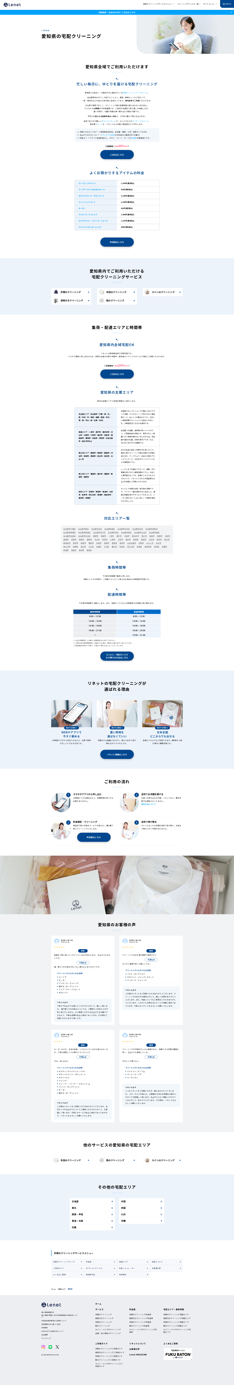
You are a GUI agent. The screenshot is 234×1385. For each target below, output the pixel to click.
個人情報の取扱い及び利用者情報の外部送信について (59, 1316)
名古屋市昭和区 (151, 529)
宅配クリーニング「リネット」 (135, 92)
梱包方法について (148, 804)
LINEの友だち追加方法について (52, 1331)
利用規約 (122, 1274)
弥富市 (141, 543)
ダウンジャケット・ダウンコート (91, 196)
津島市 (152, 536)
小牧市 (120, 539)
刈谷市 (167, 536)
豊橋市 (95, 536)
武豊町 (164, 546)
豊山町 (83, 546)
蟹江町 (114, 546)
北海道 (75, 1201)
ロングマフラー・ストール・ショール (93, 220)
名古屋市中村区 (123, 529)
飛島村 (122, 546)
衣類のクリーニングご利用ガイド (109, 1348)
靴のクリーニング (115, 300)
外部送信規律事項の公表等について (54, 1321)
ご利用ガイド (58, 1268)
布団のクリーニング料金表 (140, 1322)
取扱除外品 (90, 1274)
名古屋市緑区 (154, 532)
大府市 (151, 539)
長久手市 (66, 546)
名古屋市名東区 (69, 536)
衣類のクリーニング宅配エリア (176, 1314)
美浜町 (156, 546)
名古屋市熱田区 (84, 532)
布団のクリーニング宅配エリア (176, 1322)
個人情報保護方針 (47, 1312)
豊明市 (91, 543)
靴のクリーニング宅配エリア (175, 1326)
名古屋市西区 (109, 529)
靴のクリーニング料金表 (139, 1326)
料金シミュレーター (127, 1268)
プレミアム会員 (108, 135)
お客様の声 (156, 1268)
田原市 (106, 543)
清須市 (122, 543)
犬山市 (97, 539)
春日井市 (135, 536)
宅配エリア (123, 1262)
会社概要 (44, 1335)
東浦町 (139, 546)
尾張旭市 (66, 543)
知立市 (167, 539)
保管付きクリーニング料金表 (141, 1318)
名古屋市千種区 (69, 529)
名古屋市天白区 (84, 536)
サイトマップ (46, 1338)
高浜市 (75, 543)
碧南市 (159, 536)
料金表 (134, 138)
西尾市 (81, 539)
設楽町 (74, 550)
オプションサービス (94, 1268)
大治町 (106, 546)
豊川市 (144, 536)
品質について (157, 1262)
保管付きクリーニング (72, 300)
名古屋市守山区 (140, 532)
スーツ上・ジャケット (87, 183)
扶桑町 (99, 546)
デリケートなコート (140, 121)
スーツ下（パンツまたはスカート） (92, 189)
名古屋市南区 (126, 532)
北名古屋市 (131, 543)
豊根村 (89, 550)
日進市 (99, 543)
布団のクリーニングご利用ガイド (109, 1356)
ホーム (53, 1289)
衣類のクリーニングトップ (64, 1262)
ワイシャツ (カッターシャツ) (90, 227)
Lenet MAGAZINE (138, 1354)
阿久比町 (130, 546)
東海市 (143, 539)
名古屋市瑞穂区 (69, 532)
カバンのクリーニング (163, 292)
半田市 (127, 536)
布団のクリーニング (116, 292)
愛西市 (114, 543)
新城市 (136, 539)
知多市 (159, 539)
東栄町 (81, 550)
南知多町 (148, 546)
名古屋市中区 (137, 529)
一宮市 (111, 536)
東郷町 (75, 546)
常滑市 (104, 539)
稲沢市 (128, 539)
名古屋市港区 (113, 532)
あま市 (158, 543)
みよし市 (149, 543)
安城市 (74, 539)
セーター (82, 208)
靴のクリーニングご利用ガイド (108, 1360)
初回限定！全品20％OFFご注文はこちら (117, 12)
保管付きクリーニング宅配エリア (177, 1318)
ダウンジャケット (109, 121)
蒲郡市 (89, 539)
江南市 (112, 539)
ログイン (228, 4)
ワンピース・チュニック (88, 214)
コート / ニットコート (87, 202)
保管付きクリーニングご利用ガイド (109, 1352)
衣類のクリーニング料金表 (140, 1314)
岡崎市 (103, 536)
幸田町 (66, 550)
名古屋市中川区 (99, 532)
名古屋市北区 (96, 529)
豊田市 (66, 539)
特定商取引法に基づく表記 (50, 1324)
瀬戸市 (119, 536)
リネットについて (137, 1343)
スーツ (100, 124)
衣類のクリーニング (71, 292)
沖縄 (123, 1220)
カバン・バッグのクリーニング (108, 1329)
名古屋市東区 (83, 529)
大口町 (91, 546)
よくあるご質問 (59, 1274)
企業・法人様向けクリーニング (108, 1333)
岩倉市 (83, 543)
